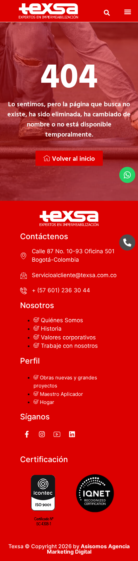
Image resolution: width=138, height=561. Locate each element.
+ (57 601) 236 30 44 (61, 290)
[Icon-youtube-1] (57, 434)
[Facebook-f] (26, 434)
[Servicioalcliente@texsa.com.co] (23, 275)
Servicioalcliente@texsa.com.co (74, 275)
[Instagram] (42, 434)
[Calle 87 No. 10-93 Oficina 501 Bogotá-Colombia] (23, 255)
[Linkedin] (72, 434)
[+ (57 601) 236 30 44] (23, 290)
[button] (107, 12)
